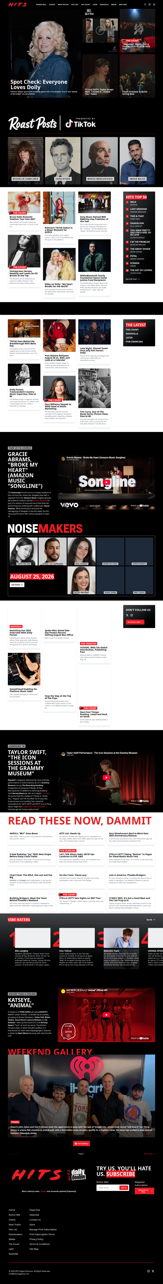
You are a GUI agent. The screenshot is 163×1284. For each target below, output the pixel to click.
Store (32, 1224)
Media (113, 4)
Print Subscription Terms (42, 1234)
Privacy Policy (36, 1239)
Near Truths (63, 4)
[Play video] (100, 30)
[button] (149, 1153)
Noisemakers (15, 1234)
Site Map (33, 1248)
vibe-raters (19, 919)
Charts (52, 4)
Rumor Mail (102, 1182)
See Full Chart (131, 279)
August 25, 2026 (32, 576)
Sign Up (123, 1188)
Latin (95, 4)
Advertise (34, 1214)
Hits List (74, 4)
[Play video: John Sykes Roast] (63, 160)
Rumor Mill (41, 4)
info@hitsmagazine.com (19, 1274)
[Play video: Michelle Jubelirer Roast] (25, 160)
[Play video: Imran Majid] (137, 160)
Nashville (104, 4)
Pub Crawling (134, 342)
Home (12, 1209)
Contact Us (35, 1219)
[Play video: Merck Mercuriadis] (100, 160)
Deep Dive (123, 4)
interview (46, 793)
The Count (85, 4)
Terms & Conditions (39, 1244)
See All (149, 920)
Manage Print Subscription (43, 1229)
